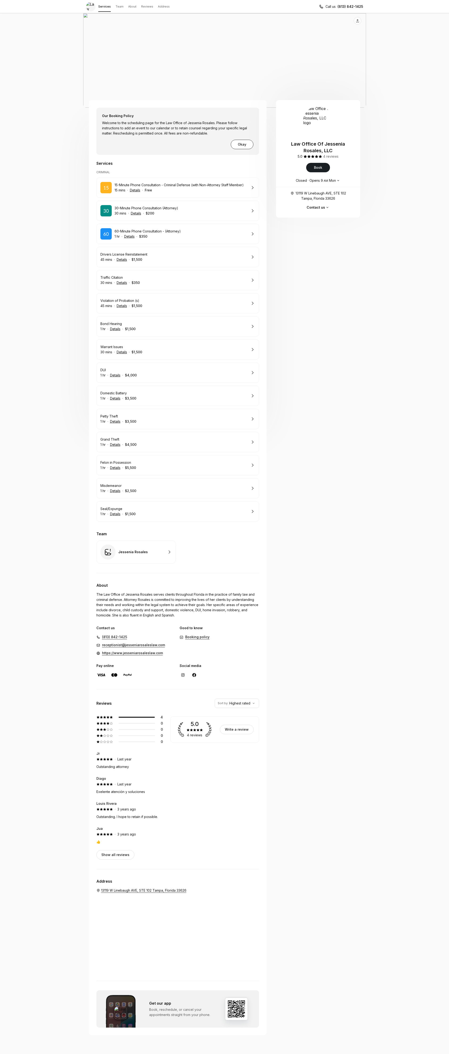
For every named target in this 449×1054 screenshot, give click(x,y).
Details (135, 190)
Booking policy (197, 637)
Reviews (147, 6)
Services (104, 6)
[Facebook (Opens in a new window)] (194, 675)
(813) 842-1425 (350, 6)
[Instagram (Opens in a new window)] (183, 675)
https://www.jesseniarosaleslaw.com (132, 653)
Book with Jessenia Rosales (136, 552)
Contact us (316, 207)
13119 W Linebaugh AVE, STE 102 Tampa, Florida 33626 (321, 195)
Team (119, 6)
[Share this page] (357, 21)
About (132, 6)
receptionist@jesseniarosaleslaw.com (133, 645)
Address (164, 6)
